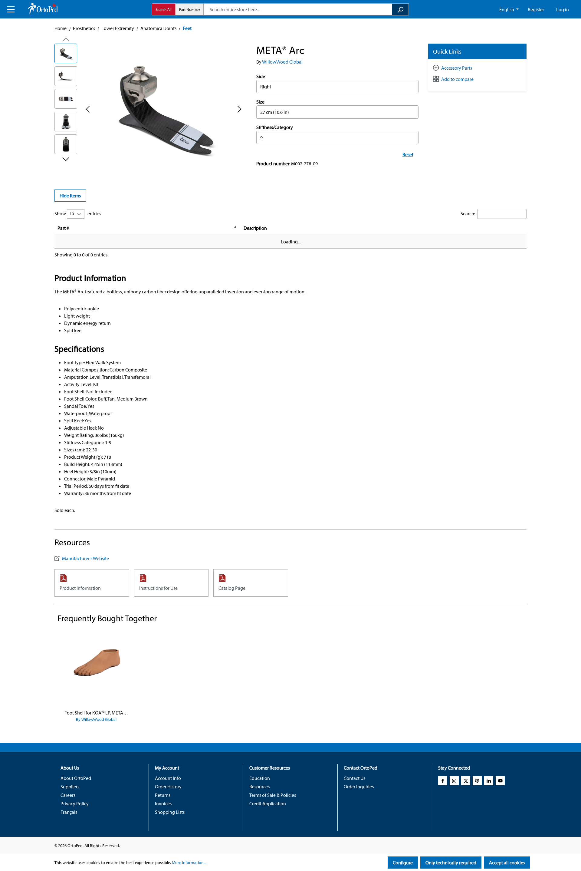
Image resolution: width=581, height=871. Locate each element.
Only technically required (450, 862)
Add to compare (457, 79)
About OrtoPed (76, 778)
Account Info (168, 778)
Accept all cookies (507, 862)
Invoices (163, 803)
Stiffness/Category (274, 127)
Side (260, 76)
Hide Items (70, 196)
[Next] (239, 109)
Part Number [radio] (189, 9)
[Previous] (87, 109)
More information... (189, 862)
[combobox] (297, 9)
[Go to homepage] (43, 9)
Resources (259, 787)
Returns (162, 795)
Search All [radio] (164, 9)
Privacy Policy (75, 803)
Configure (403, 862)
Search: (468, 213)
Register (536, 9)
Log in (562, 9)
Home (60, 28)
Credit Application (267, 803)
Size (260, 102)
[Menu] (11, 9)
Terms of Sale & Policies (272, 795)
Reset (407, 154)
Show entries (77, 213)
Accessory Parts (456, 68)
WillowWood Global (282, 62)
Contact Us (354, 778)
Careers (68, 795)
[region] (149, 109)
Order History (168, 787)
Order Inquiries (359, 787)
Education (259, 778)
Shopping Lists (170, 812)
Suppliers (70, 787)
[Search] (400, 9)
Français (69, 812)
